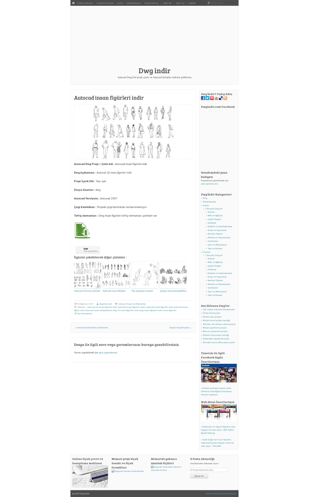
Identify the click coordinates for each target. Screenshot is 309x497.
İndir (86, 249)
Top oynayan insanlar (142, 290)
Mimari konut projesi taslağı (216, 320)
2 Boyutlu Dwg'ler (214, 208)
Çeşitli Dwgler (214, 219)
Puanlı (206, 205)
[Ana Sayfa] (73, 3)
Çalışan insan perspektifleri (173, 290)
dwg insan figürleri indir (150, 310)
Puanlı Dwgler (85, 3)
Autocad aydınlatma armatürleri (91, 327)
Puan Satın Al (151, 3)
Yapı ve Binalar (215, 248)
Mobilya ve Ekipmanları (219, 237)
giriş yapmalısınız (108, 352)
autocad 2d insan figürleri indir (102, 307)
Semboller (213, 241)
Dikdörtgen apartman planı (216, 338)
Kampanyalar (134, 3)
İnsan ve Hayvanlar (136, 303)
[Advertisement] (154, 38)
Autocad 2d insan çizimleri (87, 290)
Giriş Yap (167, 3)
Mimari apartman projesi (215, 327)
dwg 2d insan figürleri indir (125, 310)
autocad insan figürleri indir (159, 307)
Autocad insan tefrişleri (114, 290)
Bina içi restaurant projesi (215, 331)
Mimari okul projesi (212, 316)
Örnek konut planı (211, 313)
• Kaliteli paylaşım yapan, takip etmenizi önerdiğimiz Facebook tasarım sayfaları (216, 391)
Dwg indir (154, 70)
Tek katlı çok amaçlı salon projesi (219, 324)
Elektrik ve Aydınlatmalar (220, 226)
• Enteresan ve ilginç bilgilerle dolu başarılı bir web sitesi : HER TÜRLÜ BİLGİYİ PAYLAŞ (218, 429)
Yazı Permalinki (84, 313)
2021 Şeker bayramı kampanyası (219, 309)
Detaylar (212, 222)
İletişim (232, 493)
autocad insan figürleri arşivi (131, 307)
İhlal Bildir (212, 493)
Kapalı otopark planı (181, 327)
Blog (120, 3)
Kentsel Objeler (215, 233)
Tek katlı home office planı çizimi (219, 342)
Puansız (206, 252)
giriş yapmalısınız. (210, 183)
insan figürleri (169, 310)
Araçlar (211, 211)
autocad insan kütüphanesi (98, 310)
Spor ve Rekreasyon (217, 244)
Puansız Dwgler (105, 3)
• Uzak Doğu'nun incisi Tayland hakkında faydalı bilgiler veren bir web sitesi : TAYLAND (217, 442)
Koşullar (223, 493)
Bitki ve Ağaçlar (215, 215)
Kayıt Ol (180, 3)
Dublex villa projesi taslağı (216, 335)
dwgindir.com (105, 303)
